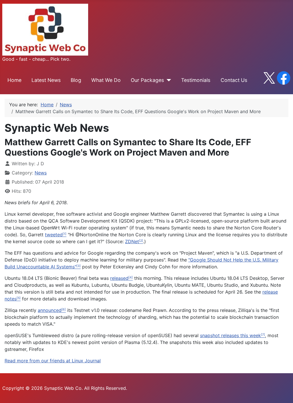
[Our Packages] (167, 80)
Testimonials (195, 80)
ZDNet (132, 241)
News (41, 173)
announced (50, 310)
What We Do (106, 80)
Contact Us (234, 80)
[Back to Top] (283, 392)
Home (14, 80)
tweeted (54, 234)
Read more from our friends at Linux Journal (53, 360)
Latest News (46, 80)
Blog (76, 80)
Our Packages (147, 80)
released (119, 278)
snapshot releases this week (230, 335)
